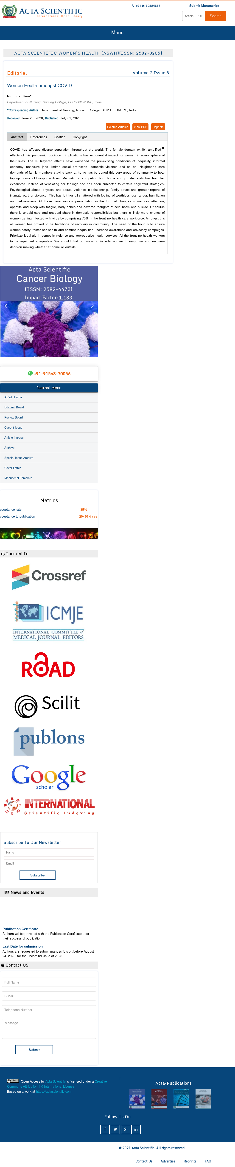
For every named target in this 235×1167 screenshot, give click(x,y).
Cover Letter (12, 468)
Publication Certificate (20, 920)
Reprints (158, 127)
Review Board (13, 417)
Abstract (17, 137)
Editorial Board (14, 407)
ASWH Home (13, 397)
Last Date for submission (23, 937)
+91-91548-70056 (52, 373)
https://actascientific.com (54, 1091)
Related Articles (117, 127)
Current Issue (13, 427)
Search (215, 15)
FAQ (208, 1161)
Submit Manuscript (204, 5)
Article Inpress (14, 437)
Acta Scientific (55, 1081)
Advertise (168, 1161)
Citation (59, 137)
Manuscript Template (18, 478)
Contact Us (144, 1161)
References (38, 137)
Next (92, 311)
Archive (9, 447)
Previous (5, 311)
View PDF (140, 127)
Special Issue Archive (18, 458)
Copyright (80, 137)
